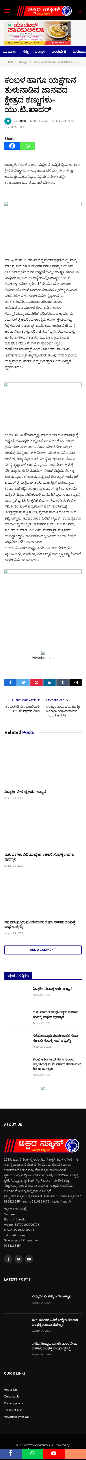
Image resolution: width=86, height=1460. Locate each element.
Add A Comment (43, 949)
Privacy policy (13, 1403)
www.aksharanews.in (39, 1445)
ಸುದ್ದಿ (25, 51)
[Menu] (7, 11)
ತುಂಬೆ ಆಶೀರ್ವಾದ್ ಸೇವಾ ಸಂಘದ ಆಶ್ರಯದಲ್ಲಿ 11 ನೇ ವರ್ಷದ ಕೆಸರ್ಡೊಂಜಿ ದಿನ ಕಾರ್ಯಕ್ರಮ (57, 1064)
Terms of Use (13, 1410)
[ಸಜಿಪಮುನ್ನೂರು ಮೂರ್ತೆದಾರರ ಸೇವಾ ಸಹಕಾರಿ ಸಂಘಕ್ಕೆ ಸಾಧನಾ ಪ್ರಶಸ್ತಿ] (43, 894)
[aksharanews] (44, 11)
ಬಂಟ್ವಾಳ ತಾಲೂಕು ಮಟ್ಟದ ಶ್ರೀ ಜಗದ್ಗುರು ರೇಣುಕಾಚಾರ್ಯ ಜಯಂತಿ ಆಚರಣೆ (63, 711)
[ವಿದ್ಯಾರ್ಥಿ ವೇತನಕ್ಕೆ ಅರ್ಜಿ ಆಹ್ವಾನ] (43, 764)
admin (22, 120)
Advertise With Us (16, 1416)
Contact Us (11, 1396)
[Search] (80, 11)
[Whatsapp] (27, 146)
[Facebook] (12, 146)
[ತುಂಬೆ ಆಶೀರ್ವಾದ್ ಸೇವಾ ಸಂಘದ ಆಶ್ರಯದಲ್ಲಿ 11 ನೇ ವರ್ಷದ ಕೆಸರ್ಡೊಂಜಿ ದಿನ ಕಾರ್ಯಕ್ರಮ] (16, 1065)
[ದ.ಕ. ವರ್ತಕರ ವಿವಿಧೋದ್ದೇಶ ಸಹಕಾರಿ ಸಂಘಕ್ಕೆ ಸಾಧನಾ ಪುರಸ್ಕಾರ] (43, 827)
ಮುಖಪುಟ (9, 51)
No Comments (65, 120)
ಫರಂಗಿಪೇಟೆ (59, 51)
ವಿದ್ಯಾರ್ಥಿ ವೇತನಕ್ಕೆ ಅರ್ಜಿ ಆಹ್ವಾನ (25, 792)
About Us (10, 1389)
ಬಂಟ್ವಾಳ (40, 51)
